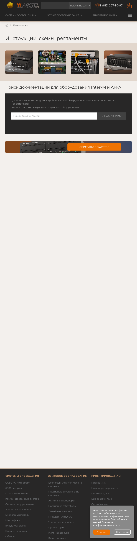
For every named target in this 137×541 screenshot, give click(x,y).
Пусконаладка (100, 493)
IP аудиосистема (15, 525)
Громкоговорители (16, 493)
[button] (130, 15)
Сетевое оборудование (19, 504)
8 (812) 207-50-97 (111, 5)
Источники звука (58, 532)
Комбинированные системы (22, 498)
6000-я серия (13, 488)
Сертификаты (99, 504)
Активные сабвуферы (61, 500)
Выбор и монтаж (101, 498)
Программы (98, 482)
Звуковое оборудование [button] (63, 15)
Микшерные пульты (60, 516)
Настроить (122, 532)
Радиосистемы (57, 538)
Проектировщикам (105, 15)
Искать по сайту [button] (80, 5)
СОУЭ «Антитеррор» (17, 482)
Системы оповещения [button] (19, 15)
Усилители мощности (18, 509)
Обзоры (10, 536)
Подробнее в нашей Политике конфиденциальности (110, 522)
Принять (102, 532)
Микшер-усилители (17, 514)
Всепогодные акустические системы (65, 484)
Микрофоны (12, 520)
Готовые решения (16, 531)
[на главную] (7, 25)
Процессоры (56, 527)
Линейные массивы (60, 511)
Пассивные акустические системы (63, 493)
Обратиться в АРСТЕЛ (94, 147)
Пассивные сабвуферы (62, 505)
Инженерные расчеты (104, 488)
